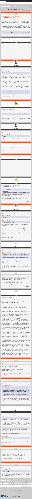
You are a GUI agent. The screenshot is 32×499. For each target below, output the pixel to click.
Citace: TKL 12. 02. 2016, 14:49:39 (5, 71)
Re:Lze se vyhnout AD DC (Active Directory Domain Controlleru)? (12, 16)
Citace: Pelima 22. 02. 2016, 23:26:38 (6, 252)
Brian (19, 491)
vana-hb (16, 177)
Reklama (16, 154)
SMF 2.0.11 (12, 490)
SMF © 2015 (15, 490)
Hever (16, 289)
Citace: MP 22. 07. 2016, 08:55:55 (5, 436)
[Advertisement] (16, 51)
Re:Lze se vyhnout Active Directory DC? (8, 109)
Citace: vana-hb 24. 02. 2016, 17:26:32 (6, 215)
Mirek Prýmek (16, 60)
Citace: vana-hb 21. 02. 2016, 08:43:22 (6, 30)
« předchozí (28, 4)
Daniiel (15, 491)
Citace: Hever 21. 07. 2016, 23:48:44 (6, 385)
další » (31, 4)
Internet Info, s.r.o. (15, 496)
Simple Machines (19, 490)
